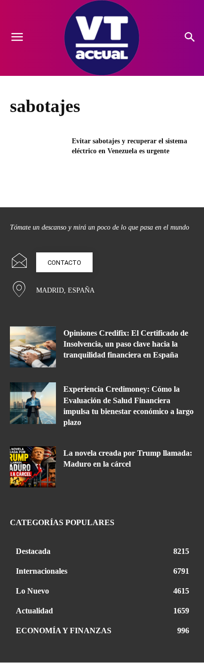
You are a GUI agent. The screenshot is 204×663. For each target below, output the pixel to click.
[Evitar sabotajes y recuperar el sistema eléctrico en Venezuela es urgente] (37, 155)
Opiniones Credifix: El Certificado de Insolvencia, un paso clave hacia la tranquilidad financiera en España (125, 344)
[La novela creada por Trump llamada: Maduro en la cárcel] (33, 467)
